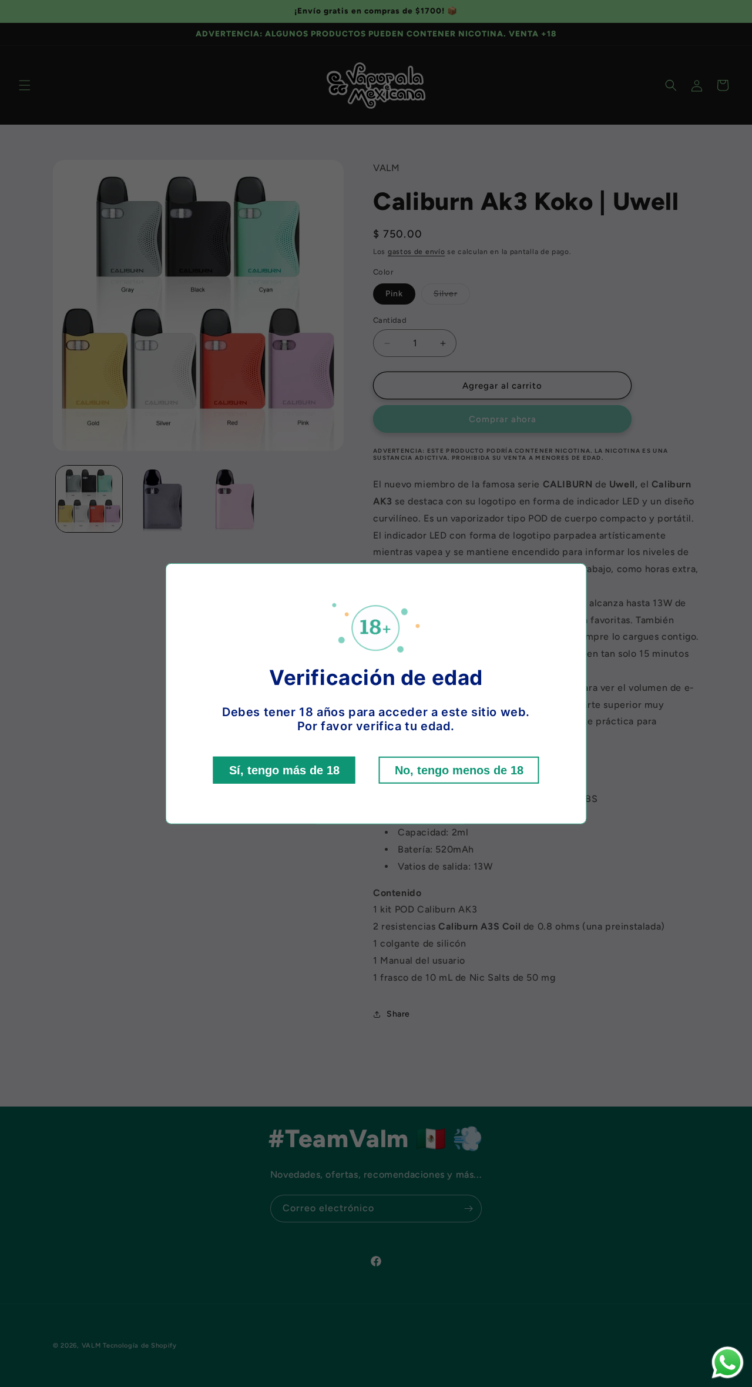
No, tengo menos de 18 (459, 770)
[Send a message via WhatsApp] (727, 1362)
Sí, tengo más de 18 (284, 770)
